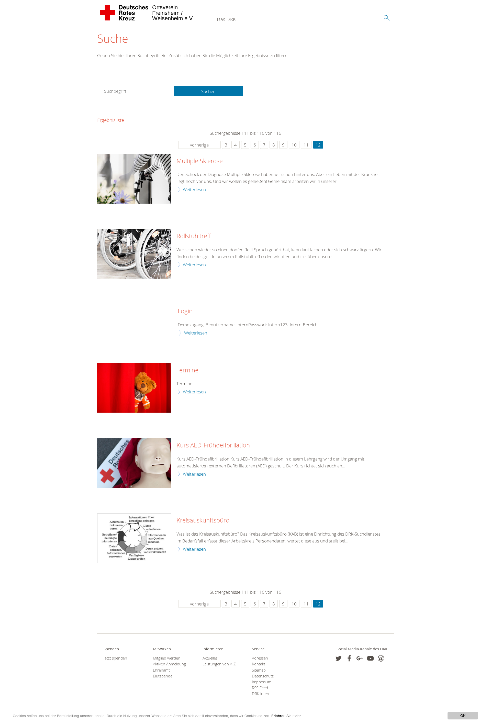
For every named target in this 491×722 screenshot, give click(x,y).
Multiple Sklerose (199, 161)
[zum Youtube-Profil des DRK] (370, 658)
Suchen (208, 91)
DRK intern (261, 693)
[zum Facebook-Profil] (338, 658)
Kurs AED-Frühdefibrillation (213, 445)
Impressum (261, 681)
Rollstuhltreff (193, 236)
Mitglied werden (166, 658)
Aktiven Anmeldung (169, 664)
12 (318, 145)
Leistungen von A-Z (219, 664)
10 (294, 145)
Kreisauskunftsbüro (202, 520)
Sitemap (259, 670)
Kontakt (258, 664)
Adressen (260, 658)
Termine (187, 370)
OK (462, 715)
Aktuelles (210, 658)
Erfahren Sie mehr (286, 715)
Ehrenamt (161, 670)
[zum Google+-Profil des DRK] (359, 658)
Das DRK (226, 19)
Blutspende (162, 676)
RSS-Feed (260, 687)
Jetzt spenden (115, 658)
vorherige (199, 145)
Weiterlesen (194, 189)
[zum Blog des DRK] (381, 658)
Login (185, 311)
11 (306, 145)
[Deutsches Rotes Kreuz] (124, 13)
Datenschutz (263, 676)
